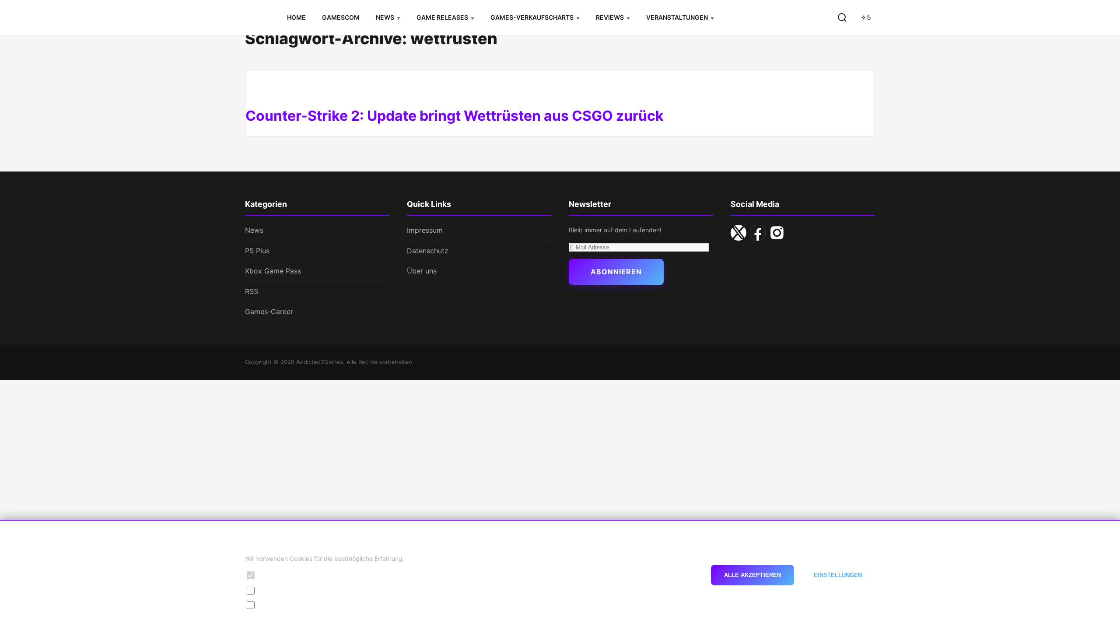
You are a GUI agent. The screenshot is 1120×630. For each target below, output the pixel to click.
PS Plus (257, 250)
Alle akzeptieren (752, 575)
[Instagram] (777, 233)
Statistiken (275, 590)
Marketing (274, 605)
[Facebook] (758, 233)
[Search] (842, 17)
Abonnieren (616, 271)
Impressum (425, 230)
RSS (251, 291)
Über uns (422, 270)
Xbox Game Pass (273, 270)
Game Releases (442, 17)
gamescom (341, 17)
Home (296, 17)
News (385, 17)
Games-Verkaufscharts (532, 17)
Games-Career (269, 311)
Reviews (610, 17)
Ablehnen (674, 575)
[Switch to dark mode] (866, 17)
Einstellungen (838, 575)
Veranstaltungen (677, 17)
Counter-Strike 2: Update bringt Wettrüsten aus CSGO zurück (454, 115)
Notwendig (276, 575)
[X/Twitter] (738, 233)
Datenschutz (427, 250)
